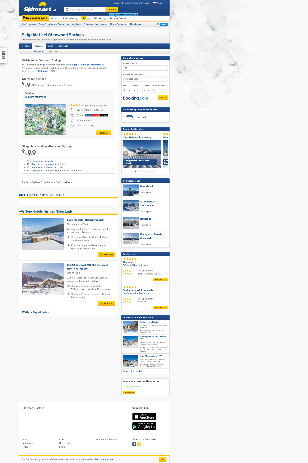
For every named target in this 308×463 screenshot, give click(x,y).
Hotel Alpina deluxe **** (151, 356)
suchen (162, 97)
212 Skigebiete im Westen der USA (44, 167)
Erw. (125, 85)
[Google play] (144, 429)
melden (67, 182)
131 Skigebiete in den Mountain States (46, 164)
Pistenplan (52, 51)
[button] (135, 98)
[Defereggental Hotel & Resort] (130, 342)
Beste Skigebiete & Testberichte (54, 24)
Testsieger (115, 3)
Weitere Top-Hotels (34, 312)
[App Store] (144, 420)
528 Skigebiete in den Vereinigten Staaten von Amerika (54, 170)
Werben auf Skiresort (106, 439)
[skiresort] (40, 7)
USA (52, 71)
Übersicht (38, 51)
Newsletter (126, 3)
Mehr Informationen (104, 459)
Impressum (28, 443)
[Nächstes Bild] (165, 153)
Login (62, 447)
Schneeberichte (91, 24)
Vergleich (76, 24)
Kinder (135, 85)
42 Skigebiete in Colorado (40, 161)
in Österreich (143, 293)
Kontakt (26, 439)
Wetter (104, 24)
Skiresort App (140, 408)
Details (103, 133)
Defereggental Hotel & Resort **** (153, 338)
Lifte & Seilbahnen (118, 24)
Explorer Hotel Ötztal (149, 322)
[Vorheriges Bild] (125, 153)
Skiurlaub (26, 46)
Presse (26, 447)
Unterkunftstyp (158, 85)
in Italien (145, 265)
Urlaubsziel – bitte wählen (134, 74)
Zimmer (145, 85)
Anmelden (129, 392)
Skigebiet (39, 46)
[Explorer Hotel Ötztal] (130, 327)
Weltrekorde (138, 3)
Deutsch (159, 3)
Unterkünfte (135, 24)
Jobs (147, 3)
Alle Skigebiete (29, 24)
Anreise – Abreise (130, 63)
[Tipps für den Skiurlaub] (162, 24)
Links (61, 439)
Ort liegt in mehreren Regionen (122, 14)
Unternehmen (66, 443)
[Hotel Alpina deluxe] (130, 361)
